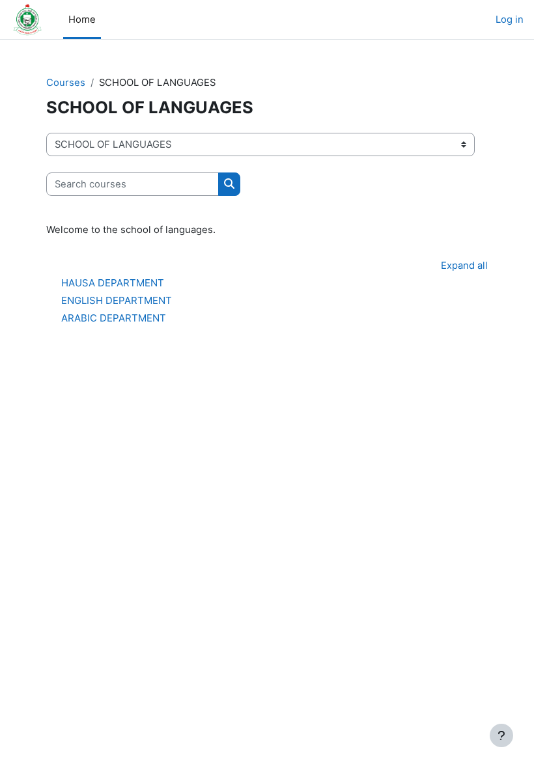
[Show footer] (501, 735)
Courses (65, 83)
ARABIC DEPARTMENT (113, 318)
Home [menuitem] (82, 19)
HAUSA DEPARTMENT (112, 283)
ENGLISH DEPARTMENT (116, 300)
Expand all (464, 265)
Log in (510, 19)
